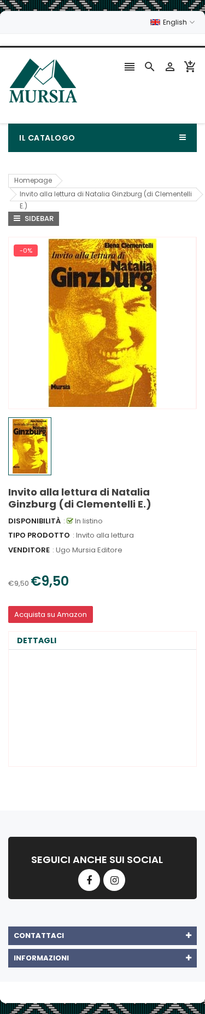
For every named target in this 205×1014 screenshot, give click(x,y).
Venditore (29, 550)
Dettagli (36, 640)
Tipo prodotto (39, 535)
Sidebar (38, 218)
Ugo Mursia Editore (89, 550)
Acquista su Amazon (50, 614)
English (176, 22)
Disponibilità (34, 521)
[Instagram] (114, 880)
